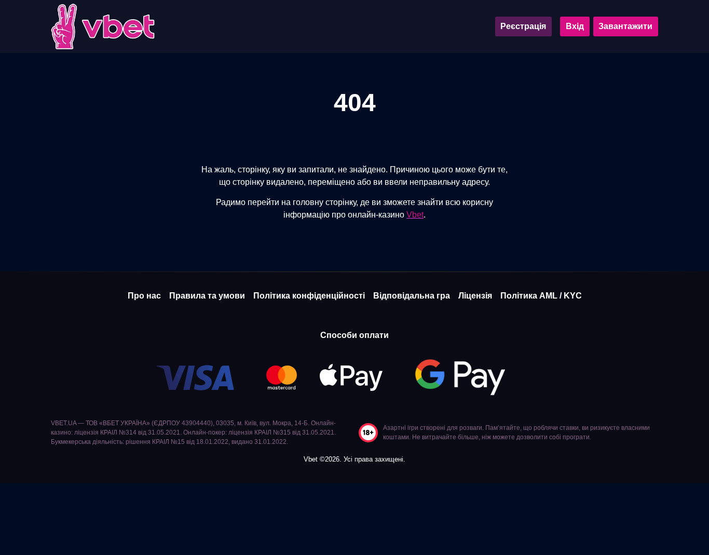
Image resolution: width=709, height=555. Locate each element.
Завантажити (625, 26)
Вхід (575, 26)
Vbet (415, 214)
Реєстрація (523, 26)
